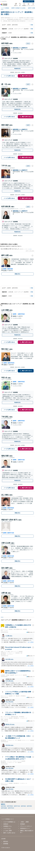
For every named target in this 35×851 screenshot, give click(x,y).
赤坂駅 (15, 461)
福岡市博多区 (10, 806)
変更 (32, 24)
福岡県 (4, 268)
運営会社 (5, 841)
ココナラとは (6, 828)
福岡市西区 (16, 47)
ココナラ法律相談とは (9, 822)
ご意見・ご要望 (24, 822)
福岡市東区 (3, 806)
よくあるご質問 (7, 830)
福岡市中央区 (21, 459)
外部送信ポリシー (25, 828)
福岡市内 (3, 804)
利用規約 (22, 824)
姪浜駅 (5, 270)
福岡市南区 (23, 806)
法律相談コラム (7, 826)
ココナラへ (4, 1)
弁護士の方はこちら (28, 1)
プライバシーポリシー (26, 826)
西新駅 (5, 364)
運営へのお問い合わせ (9, 832)
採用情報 (5, 843)
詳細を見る (17, 274)
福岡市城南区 (4, 808)
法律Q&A (5, 824)
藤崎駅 (15, 316)
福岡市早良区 (21, 314)
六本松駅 (5, 582)
